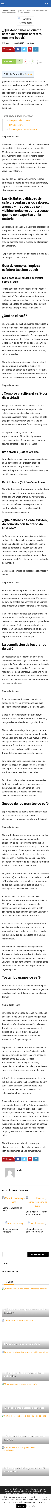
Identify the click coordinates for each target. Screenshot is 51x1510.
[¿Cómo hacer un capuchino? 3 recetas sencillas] (24, 1289)
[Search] (47, 3)
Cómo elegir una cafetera (10, 1230)
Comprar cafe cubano (19, 120)
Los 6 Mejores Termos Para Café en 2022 (36, 1213)
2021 (21, 1489)
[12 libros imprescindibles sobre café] (19, 1384)
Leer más (30, 1506)
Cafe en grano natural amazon (23, 129)
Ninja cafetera (16, 125)
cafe (7, 43)
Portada (5, 11)
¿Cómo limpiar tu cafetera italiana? (34, 1230)
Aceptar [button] (21, 1506)
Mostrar (28, 74)
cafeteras (13, 11)
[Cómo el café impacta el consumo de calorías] (24, 1416)
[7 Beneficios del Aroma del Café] (17, 1320)
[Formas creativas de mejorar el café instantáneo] (25, 1352)
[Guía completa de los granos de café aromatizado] (25, 1447)
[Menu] (3, 3)
